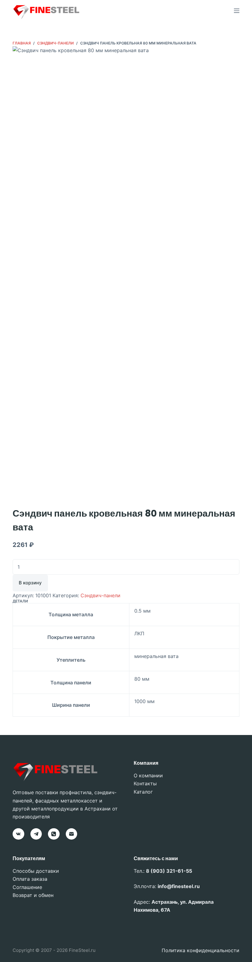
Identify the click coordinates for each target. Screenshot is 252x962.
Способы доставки (36, 871)
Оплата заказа (30, 879)
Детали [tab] (20, 601)
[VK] (18, 834)
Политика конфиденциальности (200, 950)
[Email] (71, 834)
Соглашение (27, 887)
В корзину (30, 583)
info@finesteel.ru (179, 886)
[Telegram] (36, 834)
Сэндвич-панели (100, 595)
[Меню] (236, 10)
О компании (148, 775)
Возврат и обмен (33, 895)
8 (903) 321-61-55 (169, 871)
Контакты (145, 783)
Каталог (143, 792)
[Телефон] (54, 834)
